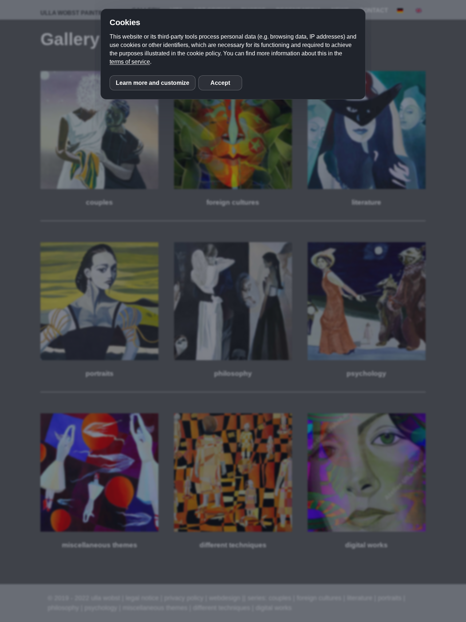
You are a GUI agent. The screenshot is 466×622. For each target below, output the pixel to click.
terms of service (130, 62)
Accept (220, 83)
